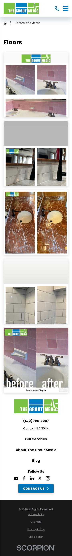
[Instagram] (48, 478)
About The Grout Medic (36, 450)
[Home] (21, 8)
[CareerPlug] (56, 478)
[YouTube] (16, 478)
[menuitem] (36, 514)
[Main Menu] (65, 8)
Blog (36, 460)
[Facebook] (24, 478)
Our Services (36, 439)
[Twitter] (40, 478)
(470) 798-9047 (36, 420)
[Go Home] (5, 23)
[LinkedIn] (32, 478)
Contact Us (33, 488)
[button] (36, 84)
